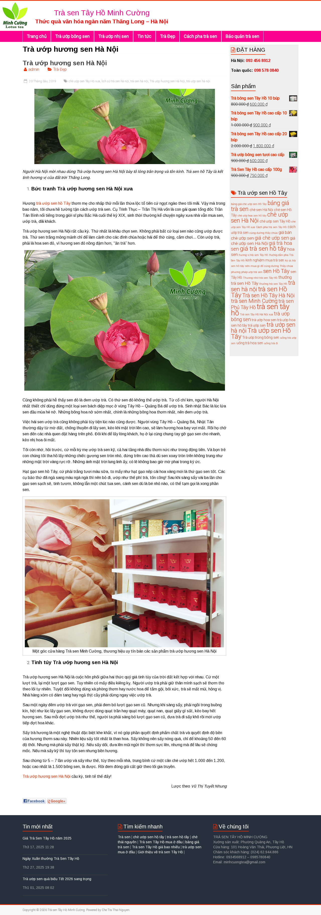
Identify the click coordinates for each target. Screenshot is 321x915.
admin (33, 69)
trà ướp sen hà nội (198, 81)
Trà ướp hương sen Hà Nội (65, 63)
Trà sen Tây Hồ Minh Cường (102, 13)
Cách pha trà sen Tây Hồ (271, 227)
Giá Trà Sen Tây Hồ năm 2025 (47, 838)
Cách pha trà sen (200, 36)
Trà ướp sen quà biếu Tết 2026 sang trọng (57, 879)
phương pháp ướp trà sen (246, 272)
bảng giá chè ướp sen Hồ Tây (249, 204)
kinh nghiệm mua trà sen (265, 260)
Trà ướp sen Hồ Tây (261, 333)
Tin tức (144, 36)
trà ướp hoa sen (264, 320)
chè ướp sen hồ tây (148, 837)
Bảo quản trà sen (242, 36)
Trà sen (124, 837)
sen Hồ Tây (276, 271)
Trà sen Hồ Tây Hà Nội (268, 295)
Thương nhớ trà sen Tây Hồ (260, 277)
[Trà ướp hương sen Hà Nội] (124, 91)
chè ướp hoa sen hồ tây (252, 215)
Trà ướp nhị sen (113, 36)
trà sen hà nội (139, 81)
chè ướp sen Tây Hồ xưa (84, 81)
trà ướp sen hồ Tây (53, 203)
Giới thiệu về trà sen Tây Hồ (161, 852)
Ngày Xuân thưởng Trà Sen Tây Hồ (51, 859)
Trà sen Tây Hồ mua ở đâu (161, 842)
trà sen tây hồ (260, 309)
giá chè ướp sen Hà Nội (263, 241)
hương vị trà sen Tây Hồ (253, 255)
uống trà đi (271, 343)
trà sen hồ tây (178, 837)
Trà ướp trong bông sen (260, 337)
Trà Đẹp (167, 36)
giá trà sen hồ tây (263, 248)
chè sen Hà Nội (261, 210)
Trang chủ (37, 36)
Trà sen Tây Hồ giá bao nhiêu (156, 847)
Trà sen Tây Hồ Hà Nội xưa (256, 314)
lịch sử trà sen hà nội (115, 81)
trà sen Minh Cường (254, 301)
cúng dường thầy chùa (264, 233)
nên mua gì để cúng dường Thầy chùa (269, 266)
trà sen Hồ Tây (259, 292)
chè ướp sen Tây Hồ (275, 221)
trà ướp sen (257, 325)
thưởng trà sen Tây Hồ (273, 284)
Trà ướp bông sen (72, 36)
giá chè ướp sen (272, 238)
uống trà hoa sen (249, 343)
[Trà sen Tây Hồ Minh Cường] (15, 3)
